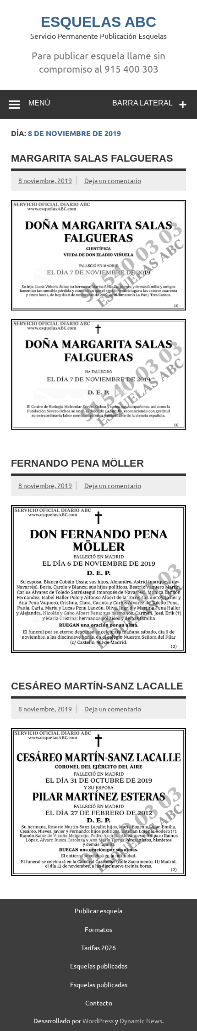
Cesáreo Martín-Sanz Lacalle (97, 686)
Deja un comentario (112, 180)
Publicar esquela (98, 910)
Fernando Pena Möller (77, 463)
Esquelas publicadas (98, 966)
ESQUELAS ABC (98, 22)
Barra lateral (142, 103)
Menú (39, 103)
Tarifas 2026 (98, 947)
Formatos (98, 929)
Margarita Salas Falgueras (92, 158)
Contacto (98, 1002)
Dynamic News (141, 1020)
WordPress (98, 1020)
